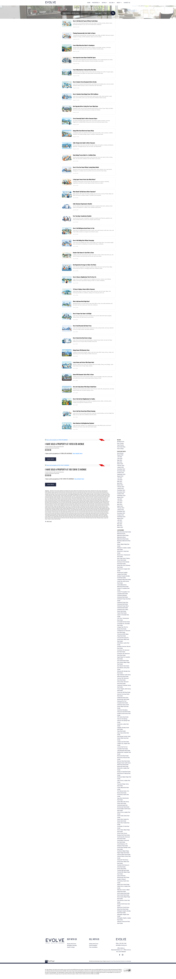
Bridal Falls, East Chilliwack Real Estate (61, 493)
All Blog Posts (120, 441)
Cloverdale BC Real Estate (89, 496)
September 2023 (121, 516)
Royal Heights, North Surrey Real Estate (56, 510)
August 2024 (120, 497)
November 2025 (121, 471)
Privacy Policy (113, 961)
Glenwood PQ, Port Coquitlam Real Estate (96, 502)
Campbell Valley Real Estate (50, 494)
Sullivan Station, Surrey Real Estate (51, 514)
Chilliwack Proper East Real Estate (66, 495)
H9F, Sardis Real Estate (90, 503)
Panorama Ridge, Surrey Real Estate (93, 508)
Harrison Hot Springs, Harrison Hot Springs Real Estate (123, 720)
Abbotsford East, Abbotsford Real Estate (66, 490)
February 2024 (120, 508)
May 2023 (119, 523)
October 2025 (120, 472)
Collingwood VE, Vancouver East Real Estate (63, 497)
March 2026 (120, 463)
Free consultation (93, 947)
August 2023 (120, 518)
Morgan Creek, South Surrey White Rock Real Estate (76, 507)
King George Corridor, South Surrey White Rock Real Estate (99, 504)
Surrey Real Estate (95, 514)
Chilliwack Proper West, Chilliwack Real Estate (96, 495)
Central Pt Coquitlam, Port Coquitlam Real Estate (102, 494)
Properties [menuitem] (95, 2)
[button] (119, 955)
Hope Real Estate (76, 504)
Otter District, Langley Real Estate (81, 508)
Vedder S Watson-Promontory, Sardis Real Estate (81, 515)
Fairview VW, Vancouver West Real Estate (64, 501)
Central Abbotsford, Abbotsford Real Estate (75, 494)
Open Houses (120, 445)
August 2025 (120, 476)
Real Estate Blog (121, 447)
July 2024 (119, 499)
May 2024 (119, 502)
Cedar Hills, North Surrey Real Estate (61, 494)
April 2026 (119, 462)
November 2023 (121, 513)
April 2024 (119, 504)
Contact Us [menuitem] (127, 2)
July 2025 (119, 478)
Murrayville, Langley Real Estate (99, 507)
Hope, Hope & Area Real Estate (84, 504)
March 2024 (120, 506)
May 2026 (119, 460)
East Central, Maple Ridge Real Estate (62, 500)
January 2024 (120, 509)
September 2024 (121, 495)
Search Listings (71, 947)
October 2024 (120, 493)
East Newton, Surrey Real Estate (83, 500)
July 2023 (119, 520)
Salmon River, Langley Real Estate (68, 510)
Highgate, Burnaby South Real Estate (66, 504)
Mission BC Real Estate (123, 755)
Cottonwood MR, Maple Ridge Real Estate (78, 497)
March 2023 (120, 527)
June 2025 (119, 479)
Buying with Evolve (71, 943)
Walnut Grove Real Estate (94, 515)
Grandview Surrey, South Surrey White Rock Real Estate (123, 706)
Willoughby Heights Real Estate (91, 517)
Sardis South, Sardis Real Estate (80, 510)
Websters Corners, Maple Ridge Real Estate (55, 516)
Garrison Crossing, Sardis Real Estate (65, 502)
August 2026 (120, 455)
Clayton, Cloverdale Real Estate (66, 496)
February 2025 (120, 486)
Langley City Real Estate (49, 506)
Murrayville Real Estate (90, 507)
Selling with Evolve (93, 943)
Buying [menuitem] (104, 2)
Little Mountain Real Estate (84, 506)
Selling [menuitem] (111, 2)
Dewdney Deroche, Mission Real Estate (61, 499)
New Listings (120, 443)
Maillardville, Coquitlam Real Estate (96, 506)
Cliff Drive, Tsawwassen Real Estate (78, 496)
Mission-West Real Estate (63, 507)
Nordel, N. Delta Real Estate (123, 771)
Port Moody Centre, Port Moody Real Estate (52, 509)
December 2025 (121, 469)
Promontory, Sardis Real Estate (65, 509)
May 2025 (119, 481)
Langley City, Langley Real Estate (59, 506)
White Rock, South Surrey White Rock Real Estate (62, 517)
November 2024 (121, 492)
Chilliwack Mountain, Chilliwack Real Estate (52, 495)
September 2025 (121, 474)
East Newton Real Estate (54, 448)
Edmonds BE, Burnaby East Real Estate (96, 500)
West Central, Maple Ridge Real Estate (87, 516)
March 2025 (120, 485)
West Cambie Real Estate (67, 516)
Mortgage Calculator (72, 945)
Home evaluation (93, 945)
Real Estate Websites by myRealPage (123, 961)
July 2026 (119, 456)
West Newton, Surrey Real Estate (99, 516)
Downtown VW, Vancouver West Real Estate (90, 499)
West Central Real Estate (76, 516)
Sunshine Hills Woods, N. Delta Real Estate (84, 514)
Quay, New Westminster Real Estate (76, 509)
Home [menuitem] (88, 2)
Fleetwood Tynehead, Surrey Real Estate (92, 501)
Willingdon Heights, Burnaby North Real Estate (78, 517)
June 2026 (119, 458)
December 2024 (121, 490)
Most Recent (120, 453)
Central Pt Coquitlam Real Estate (88, 494)
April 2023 (119, 525)
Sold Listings (120, 448)
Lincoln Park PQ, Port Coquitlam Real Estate (72, 506)
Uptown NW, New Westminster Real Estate (66, 515)
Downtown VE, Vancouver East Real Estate (75, 499)
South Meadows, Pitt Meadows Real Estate (62, 513)
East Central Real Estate (52, 500)
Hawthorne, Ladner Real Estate (54, 504)
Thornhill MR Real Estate (103, 514)
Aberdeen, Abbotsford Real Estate (93, 490)
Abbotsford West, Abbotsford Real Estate (80, 490)
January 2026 (120, 467)
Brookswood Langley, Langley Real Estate (86, 493)
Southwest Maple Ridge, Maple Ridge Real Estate (91, 513)
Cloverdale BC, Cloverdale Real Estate (100, 496)
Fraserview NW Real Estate (54, 502)
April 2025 (119, 483)
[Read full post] (77, 440)
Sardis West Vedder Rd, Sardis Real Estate (93, 510)
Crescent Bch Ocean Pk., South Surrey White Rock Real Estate (96, 497)
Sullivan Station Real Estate (104, 513)
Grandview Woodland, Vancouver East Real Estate (65, 503)
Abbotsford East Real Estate (54, 490)
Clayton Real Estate (57, 496)
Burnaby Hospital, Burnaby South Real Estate (101, 493)
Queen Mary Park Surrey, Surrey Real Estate (90, 509)
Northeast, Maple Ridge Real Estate (69, 508)
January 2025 (120, 488)
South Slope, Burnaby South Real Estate (75, 513)
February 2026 (120, 465)
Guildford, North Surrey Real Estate (80, 503)
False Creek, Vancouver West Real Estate (79, 501)
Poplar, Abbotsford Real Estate (105, 508)
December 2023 (121, 511)
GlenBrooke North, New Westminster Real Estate (80, 502)
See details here (77, 453)
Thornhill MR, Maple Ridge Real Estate (51, 515)
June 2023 (119, 522)
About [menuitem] (118, 2)
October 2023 (120, 515)
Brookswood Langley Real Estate (73, 493)
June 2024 (119, 501)
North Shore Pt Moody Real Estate (57, 508)
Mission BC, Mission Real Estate (53, 507)
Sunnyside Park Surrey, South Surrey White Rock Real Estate (67, 514)
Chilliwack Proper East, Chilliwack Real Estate (80, 495)
